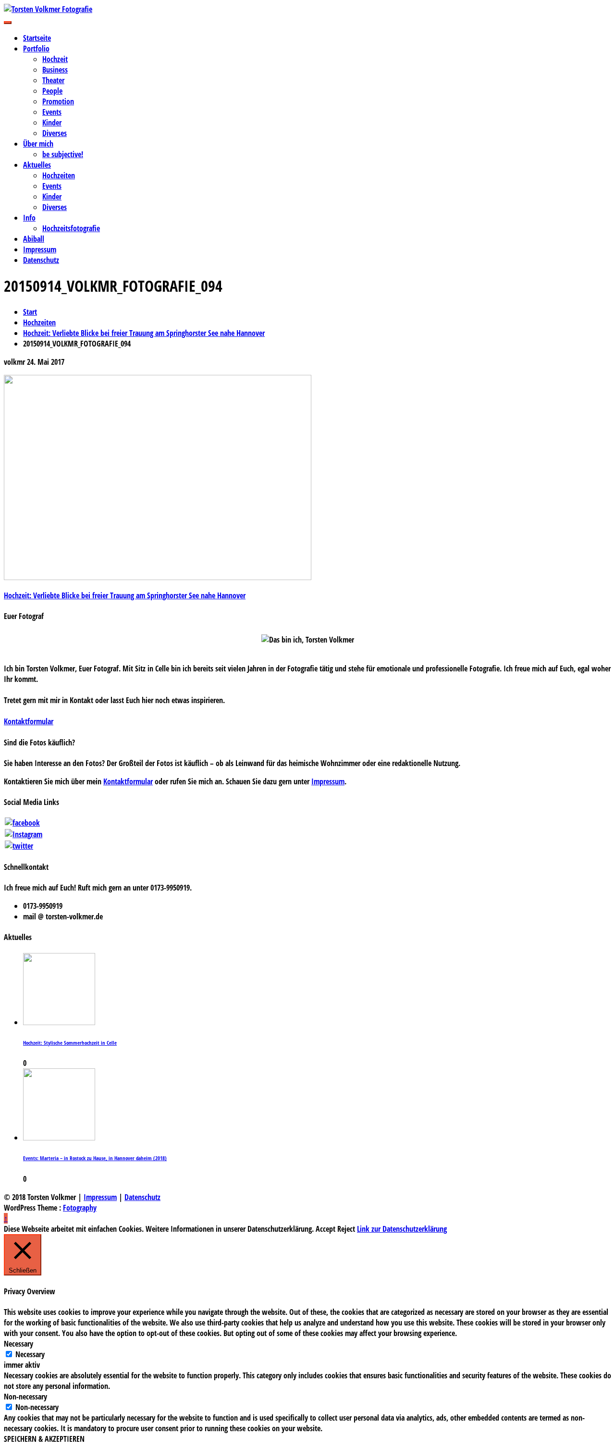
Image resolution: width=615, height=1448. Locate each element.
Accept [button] (325, 1229)
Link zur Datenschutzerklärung (402, 1229)
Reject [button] (346, 1229)
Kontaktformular (28, 721)
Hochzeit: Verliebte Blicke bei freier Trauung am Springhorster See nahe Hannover (125, 595)
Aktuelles (37, 165)
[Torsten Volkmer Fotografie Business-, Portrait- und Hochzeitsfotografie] (307, 9)
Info (29, 217)
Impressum (39, 249)
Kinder (52, 122)
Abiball (33, 239)
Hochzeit (55, 59)
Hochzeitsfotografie (71, 228)
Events (52, 112)
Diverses (54, 133)
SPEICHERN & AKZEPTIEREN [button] (44, 1439)
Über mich (38, 143)
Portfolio (36, 48)
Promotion (58, 101)
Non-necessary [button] (25, 1396)
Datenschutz (41, 260)
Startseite (37, 38)
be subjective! (62, 154)
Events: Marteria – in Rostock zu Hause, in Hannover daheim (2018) (95, 1158)
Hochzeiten (58, 175)
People (52, 91)
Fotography (80, 1207)
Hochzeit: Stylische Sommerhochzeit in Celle (70, 1043)
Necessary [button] (18, 1343)
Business (55, 69)
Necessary (30, 1354)
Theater (53, 80)
